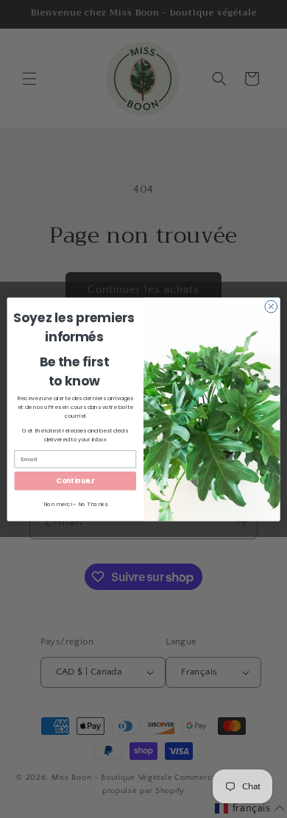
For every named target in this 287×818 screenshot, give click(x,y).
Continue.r (75, 481)
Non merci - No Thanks (75, 503)
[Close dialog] (271, 306)
